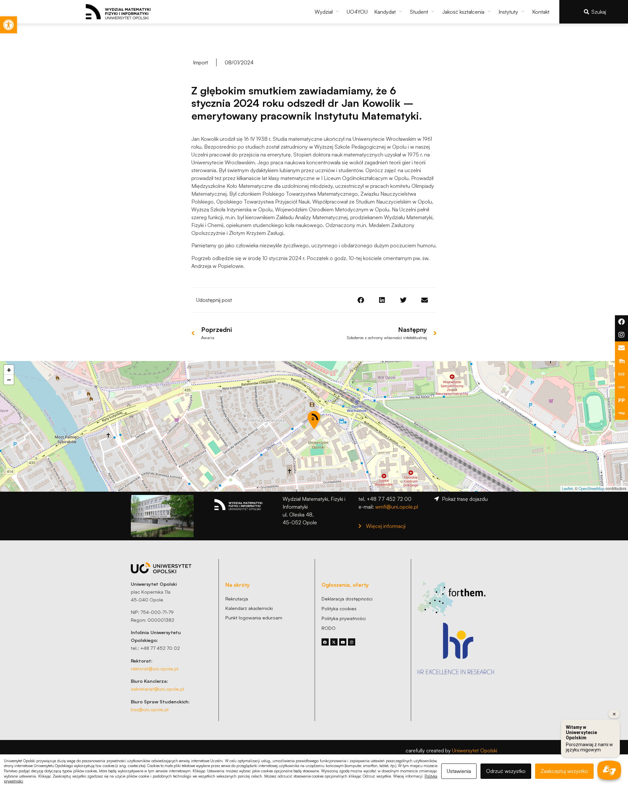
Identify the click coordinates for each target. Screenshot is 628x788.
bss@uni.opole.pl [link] (149, 709)
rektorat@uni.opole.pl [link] (154, 668)
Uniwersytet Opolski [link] (474, 750)
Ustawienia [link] (459, 771)
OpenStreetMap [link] (591, 488)
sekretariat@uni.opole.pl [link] (157, 689)
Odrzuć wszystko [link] (506, 771)
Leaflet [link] (567, 488)
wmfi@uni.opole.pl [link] (396, 506)
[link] (8, 24)
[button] (327, 11)
